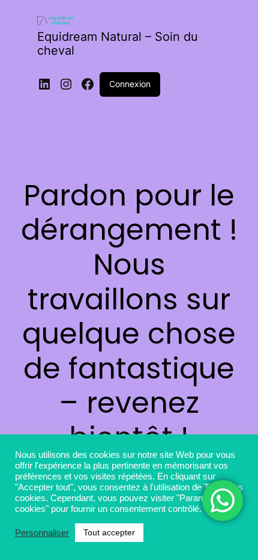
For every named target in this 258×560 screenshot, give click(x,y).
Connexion (130, 84)
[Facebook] (87, 84)
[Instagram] (66, 84)
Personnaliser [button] (42, 533)
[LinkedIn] (44, 84)
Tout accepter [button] (109, 532)
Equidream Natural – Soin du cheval (117, 43)
